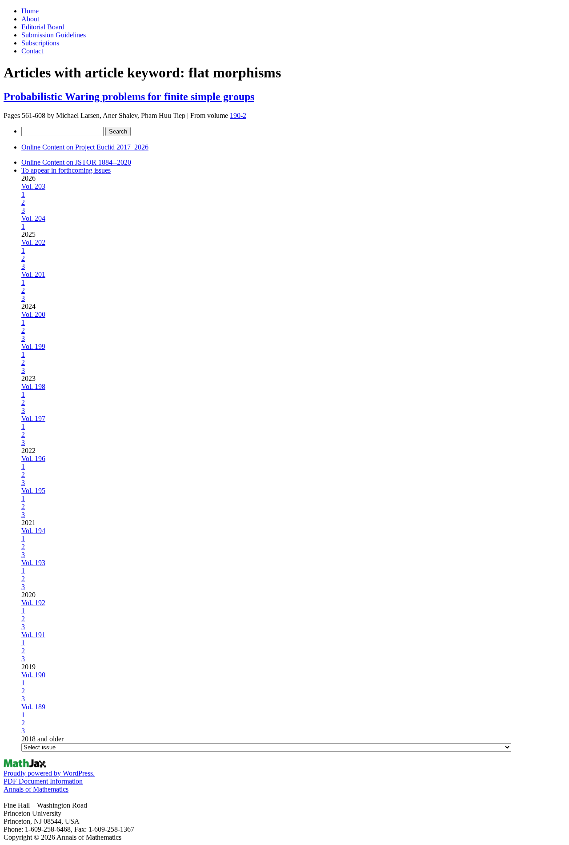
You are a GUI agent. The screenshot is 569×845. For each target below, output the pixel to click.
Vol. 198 (33, 386)
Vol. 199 (33, 346)
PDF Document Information (43, 781)
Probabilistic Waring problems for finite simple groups (129, 96)
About (30, 19)
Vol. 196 (33, 458)
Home (30, 11)
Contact (32, 51)
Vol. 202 (33, 242)
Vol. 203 (33, 186)
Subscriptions (40, 43)
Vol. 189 (33, 707)
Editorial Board (42, 27)
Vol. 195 (33, 490)
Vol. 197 (33, 418)
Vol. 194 (33, 530)
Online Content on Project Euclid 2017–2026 (84, 147)
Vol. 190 (33, 675)
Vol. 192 (33, 602)
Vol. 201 (33, 274)
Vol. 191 (33, 635)
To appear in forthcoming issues (66, 170)
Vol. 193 (33, 562)
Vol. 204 (33, 218)
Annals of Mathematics (36, 789)
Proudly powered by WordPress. (49, 773)
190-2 (238, 115)
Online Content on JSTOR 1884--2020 (76, 162)
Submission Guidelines (53, 35)
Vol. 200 (33, 314)
